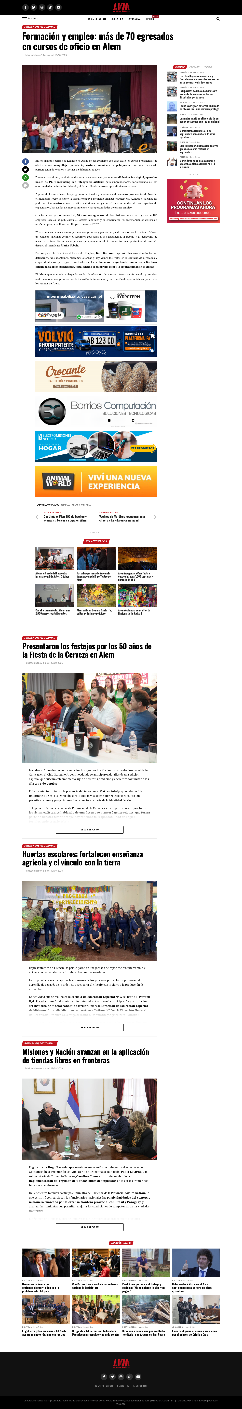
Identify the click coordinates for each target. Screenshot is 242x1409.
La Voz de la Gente (97, 19)
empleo (66, 505)
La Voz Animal (134, 19)
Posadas (41, 1001)
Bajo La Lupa (117, 19)
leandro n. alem (82, 505)
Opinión (151, 18)
